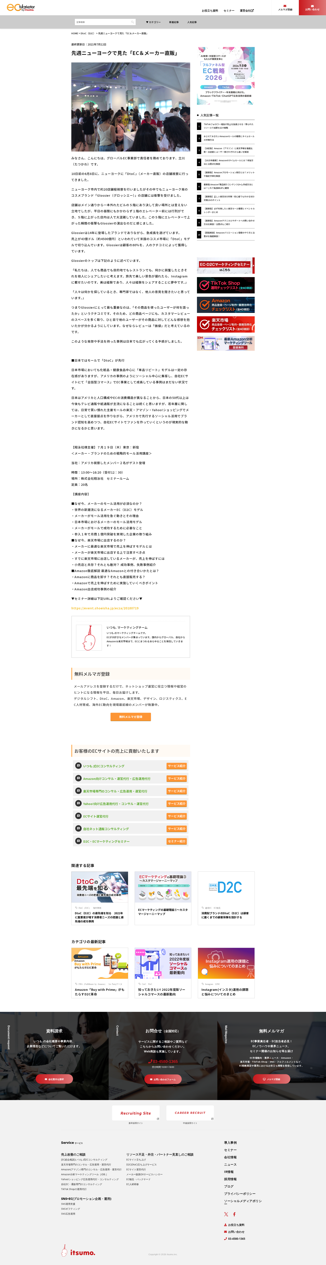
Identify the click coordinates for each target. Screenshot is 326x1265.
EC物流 (217, 908)
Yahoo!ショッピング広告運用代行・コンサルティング (90, 1179)
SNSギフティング (70, 1209)
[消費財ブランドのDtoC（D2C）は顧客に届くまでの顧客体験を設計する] (226, 889)
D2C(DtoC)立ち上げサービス (141, 1164)
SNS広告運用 (68, 1214)
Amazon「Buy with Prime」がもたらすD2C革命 (99, 991)
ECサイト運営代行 (95, 816)
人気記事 (192, 22)
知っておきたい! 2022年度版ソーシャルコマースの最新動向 (161, 991)
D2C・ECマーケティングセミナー (106, 841)
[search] (323, 17)
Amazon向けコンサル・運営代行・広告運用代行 (117, 778)
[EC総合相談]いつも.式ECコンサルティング (84, 1159)
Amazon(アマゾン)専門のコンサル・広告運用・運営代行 (91, 1169)
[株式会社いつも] (21, 10)
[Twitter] (226, 1214)
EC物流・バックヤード (138, 1179)
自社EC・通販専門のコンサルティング (81, 1184)
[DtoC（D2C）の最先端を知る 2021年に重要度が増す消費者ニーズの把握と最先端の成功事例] (99, 889)
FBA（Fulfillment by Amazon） (92, 984)
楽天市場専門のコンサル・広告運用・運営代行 (115, 791)
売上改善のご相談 (73, 1154)
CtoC (144, 984)
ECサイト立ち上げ (136, 1159)
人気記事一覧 (209, 115)
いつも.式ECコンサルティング (103, 766)
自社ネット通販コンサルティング (106, 829)
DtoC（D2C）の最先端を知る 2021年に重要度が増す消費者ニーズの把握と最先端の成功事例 (99, 917)
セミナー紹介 (176, 841)
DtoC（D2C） (88, 33)
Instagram (209, 984)
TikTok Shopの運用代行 (74, 1189)
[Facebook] (234, 1214)
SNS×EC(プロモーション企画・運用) (86, 1198)
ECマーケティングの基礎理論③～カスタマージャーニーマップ (163, 912)
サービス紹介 (176, 766)
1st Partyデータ (115, 984)
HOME (74, 33)
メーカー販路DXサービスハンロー (144, 1174)
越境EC (208, 908)
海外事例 (97, 908)
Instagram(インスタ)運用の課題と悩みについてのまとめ (224, 991)
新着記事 (174, 22)
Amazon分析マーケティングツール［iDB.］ (84, 1174)
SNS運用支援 (68, 1204)
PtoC (150, 984)
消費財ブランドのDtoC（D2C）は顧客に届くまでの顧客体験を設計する (225, 915)
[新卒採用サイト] (136, 1112)
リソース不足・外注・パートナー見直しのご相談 (160, 1154)
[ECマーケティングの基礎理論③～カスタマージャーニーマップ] (163, 889)
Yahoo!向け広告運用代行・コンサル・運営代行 (116, 803)
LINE (217, 984)
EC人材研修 (132, 1184)
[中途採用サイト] (190, 1112)
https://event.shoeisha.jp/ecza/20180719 (105, 608)
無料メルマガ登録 (130, 717)
